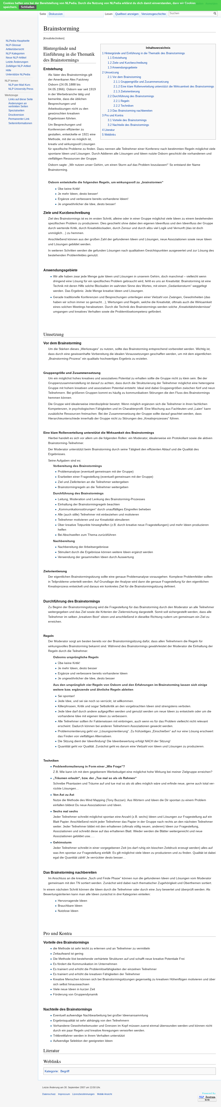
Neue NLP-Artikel (16, 57)
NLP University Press (20, 88)
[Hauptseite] (19, 17)
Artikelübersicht (15, 49)
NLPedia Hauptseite (18, 40)
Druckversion (16, 114)
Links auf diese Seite (20, 99)
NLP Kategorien (15, 53)
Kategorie (51, 1071)
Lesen (108, 14)
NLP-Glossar (13, 45)
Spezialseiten (16, 110)
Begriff (64, 1071)
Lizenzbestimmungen (83, 1094)
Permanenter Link (18, 118)
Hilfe (8, 70)
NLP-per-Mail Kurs (19, 84)
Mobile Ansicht (104, 1094)
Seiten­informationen (20, 123)
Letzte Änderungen (17, 61)
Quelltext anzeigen (127, 14)
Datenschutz (49, 1094)
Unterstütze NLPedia (18, 74)
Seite (42, 14)
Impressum (64, 1094)
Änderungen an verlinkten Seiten (18, 105)
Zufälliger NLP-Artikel (18, 66)
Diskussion (56, 14)
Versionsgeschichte (153, 14)
